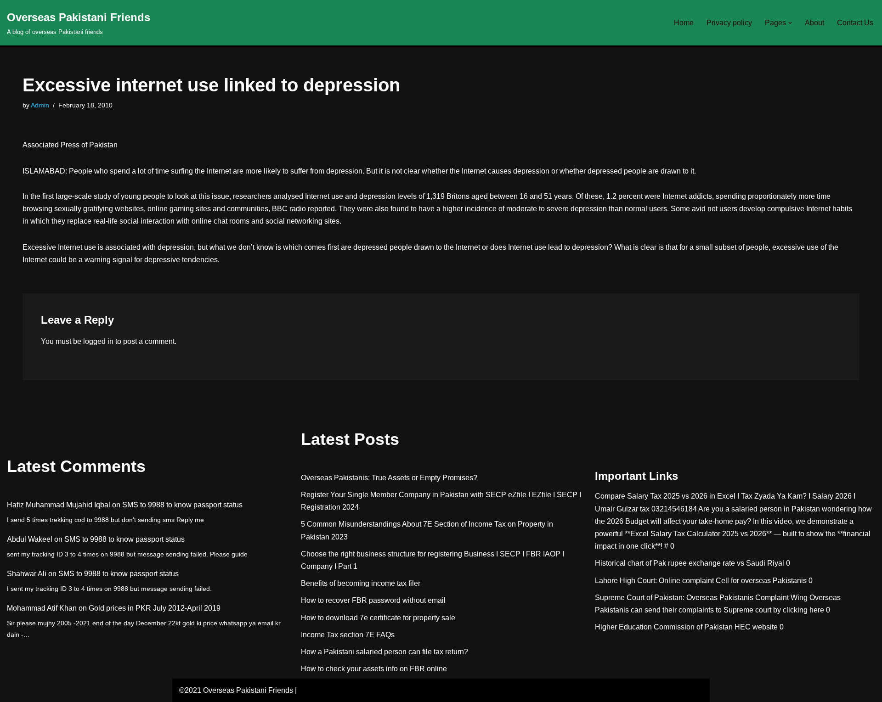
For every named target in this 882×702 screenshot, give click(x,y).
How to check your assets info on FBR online (374, 669)
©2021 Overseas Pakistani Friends (236, 690)
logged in (98, 341)
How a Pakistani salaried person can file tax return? (384, 652)
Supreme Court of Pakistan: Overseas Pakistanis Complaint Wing (701, 597)
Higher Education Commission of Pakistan (664, 627)
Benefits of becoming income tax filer (360, 583)
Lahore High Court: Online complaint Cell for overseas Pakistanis (701, 580)
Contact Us (855, 23)
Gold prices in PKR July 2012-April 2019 (154, 608)
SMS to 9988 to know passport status (182, 505)
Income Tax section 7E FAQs (348, 635)
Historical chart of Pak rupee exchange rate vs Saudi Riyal (689, 563)
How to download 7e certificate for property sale (378, 618)
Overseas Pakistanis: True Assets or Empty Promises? (389, 478)
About (814, 23)
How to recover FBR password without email (373, 600)
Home (684, 23)
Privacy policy (729, 23)
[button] (790, 23)
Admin (40, 105)
